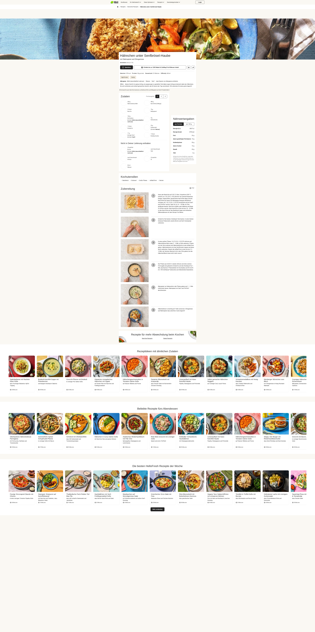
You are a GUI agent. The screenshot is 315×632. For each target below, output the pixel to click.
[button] (144, 96)
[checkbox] (120, 62)
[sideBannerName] (183, 103)
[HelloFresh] (114, 2)
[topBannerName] (157, 14)
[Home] (118, 7)
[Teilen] (193, 67)
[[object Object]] (188, 67)
